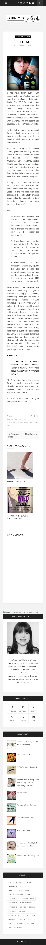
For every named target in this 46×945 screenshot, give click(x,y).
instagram (22, 711)
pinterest (12, 721)
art (20, 890)
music (30, 919)
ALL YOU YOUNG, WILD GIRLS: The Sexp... (17, 517)
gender (22, 911)
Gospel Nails (22, 792)
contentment (13, 899)
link (29, 167)
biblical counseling (15, 894)
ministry (22, 919)
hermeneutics (13, 915)
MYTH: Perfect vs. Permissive (28, 767)
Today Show (33, 422)
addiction (12, 890)
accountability (26, 886)
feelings (32, 907)
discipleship (12, 903)
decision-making (28, 899)
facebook (12, 711)
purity (10, 923)
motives (19, 422)
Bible (10, 882)
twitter (33, 711)
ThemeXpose (29, 942)
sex (9, 927)
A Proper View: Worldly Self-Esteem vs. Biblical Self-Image (27, 846)
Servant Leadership (16, 481)
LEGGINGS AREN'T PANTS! (26, 817)
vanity (9, 426)
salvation (19, 923)
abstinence (12, 886)
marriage (11, 919)
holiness (25, 915)
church (30, 894)
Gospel (29, 882)
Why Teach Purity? (24, 830)
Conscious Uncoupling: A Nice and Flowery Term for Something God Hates (28, 783)
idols (13, 422)
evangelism (12, 907)
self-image (30, 923)
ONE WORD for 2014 (24, 754)
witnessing (18, 927)
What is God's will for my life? (28, 855)
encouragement (26, 903)
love (33, 915)
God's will (19, 882)
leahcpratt (20, 46)
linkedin (23, 721)
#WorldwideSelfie (23, 37)
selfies (25, 422)
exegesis (23, 907)
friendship (12, 911)
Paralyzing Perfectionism (26, 805)
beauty (27, 890)
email (33, 721)
